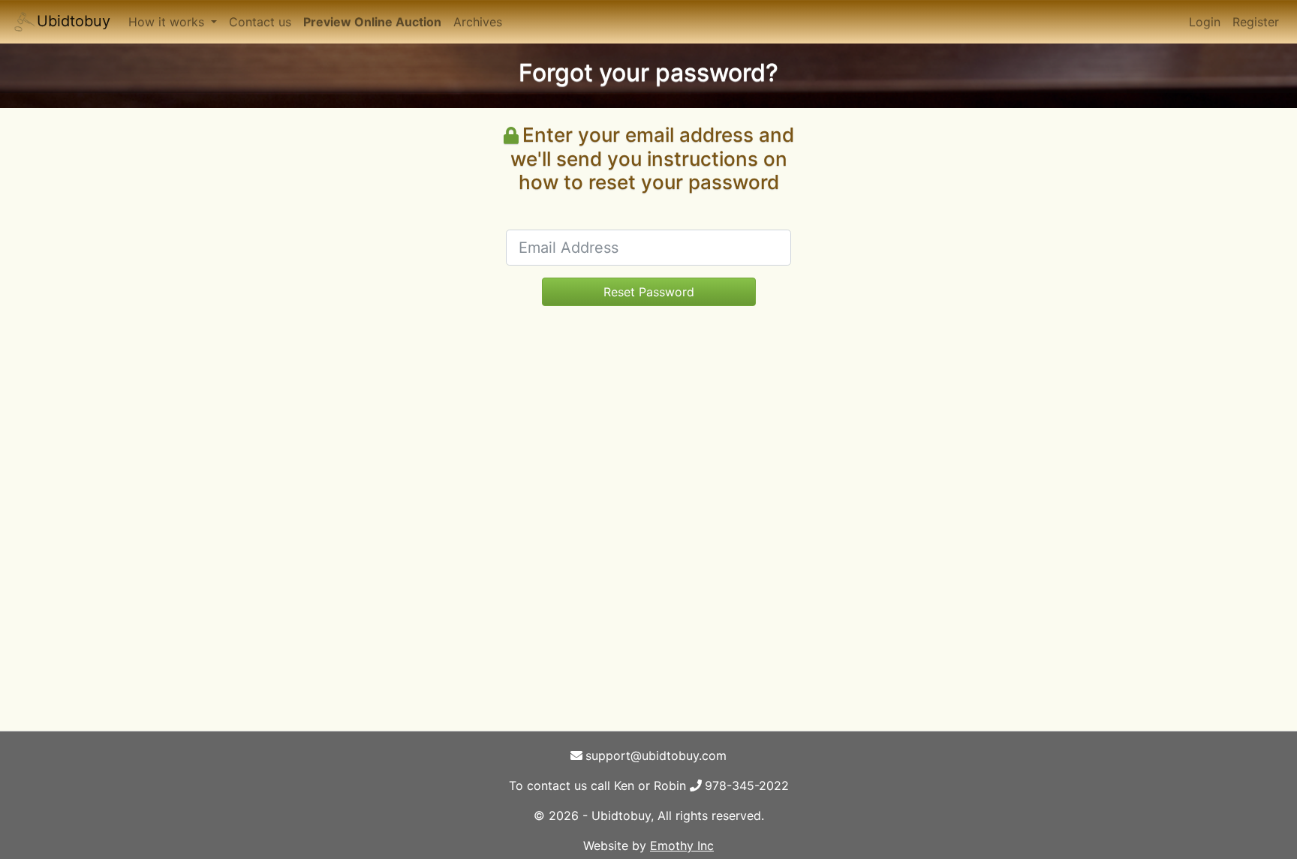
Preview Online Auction (372, 21)
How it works (168, 21)
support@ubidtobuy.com (656, 755)
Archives (477, 21)
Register (1255, 21)
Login (1204, 21)
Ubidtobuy (73, 21)
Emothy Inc (682, 845)
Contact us (260, 21)
